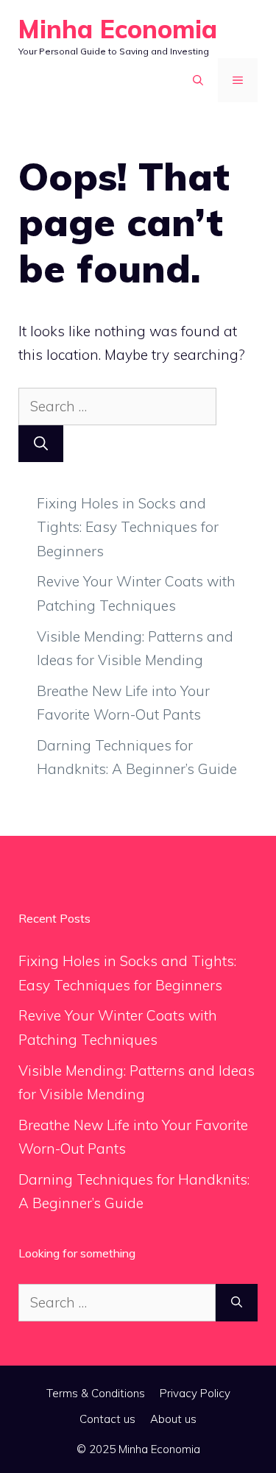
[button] (198, 80)
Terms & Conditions (95, 1393)
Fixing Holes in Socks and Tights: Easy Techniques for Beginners (128, 527)
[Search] (40, 444)
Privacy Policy (195, 1393)
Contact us (107, 1419)
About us (173, 1419)
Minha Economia (117, 29)
